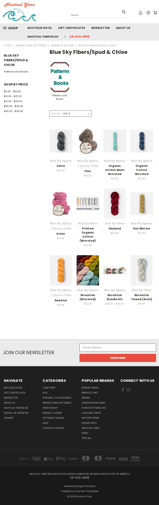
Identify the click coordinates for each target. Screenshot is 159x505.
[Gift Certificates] (148, 13)
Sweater (60, 300)
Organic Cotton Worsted (141, 170)
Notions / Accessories (57, 397)
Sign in (8, 413)
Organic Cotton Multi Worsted (114, 170)
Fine (88, 171)
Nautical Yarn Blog (43, 37)
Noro (85, 433)
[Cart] (155, 13)
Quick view (61, 135)
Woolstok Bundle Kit (115, 297)
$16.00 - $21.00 (13, 96)
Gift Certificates (71, 28)
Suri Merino (141, 228)
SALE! (45, 423)
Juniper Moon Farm (93, 402)
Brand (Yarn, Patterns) (57, 402)
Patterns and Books (16, 71)
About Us (123, 28)
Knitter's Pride (90, 418)
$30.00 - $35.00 (13, 111)
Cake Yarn (49, 387)
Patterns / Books (53, 418)
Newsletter (100, 28)
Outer (60, 234)
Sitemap (8, 418)
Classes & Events (53, 428)
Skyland (115, 228)
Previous (153, 493)
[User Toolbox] (141, 13)
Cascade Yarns (91, 413)
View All (86, 438)
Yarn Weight (50, 407)
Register (22, 413)
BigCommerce (86, 486)
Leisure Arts (89, 423)
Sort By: (56, 113)
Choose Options (60, 144)
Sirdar (86, 397)
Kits (45, 392)
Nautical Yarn (90, 428)
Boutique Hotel (40, 28)
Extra (61, 166)
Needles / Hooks (52, 413)
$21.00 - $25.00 (13, 101)
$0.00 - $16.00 (12, 91)
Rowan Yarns (90, 387)
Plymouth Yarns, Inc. (94, 407)
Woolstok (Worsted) (88, 297)
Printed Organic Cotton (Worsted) (88, 235)
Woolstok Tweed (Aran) (141, 297)
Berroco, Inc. (90, 392)
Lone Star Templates (86, 491)
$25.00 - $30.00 (13, 106)
